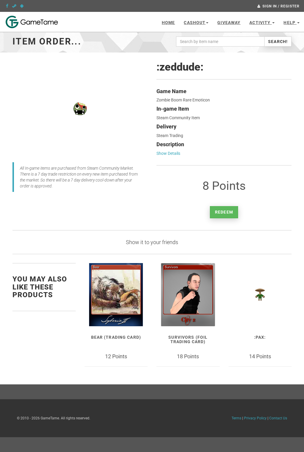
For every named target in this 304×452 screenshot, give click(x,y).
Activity (260, 22)
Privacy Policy (255, 418)
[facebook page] (7, 6)
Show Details (168, 153)
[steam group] (14, 6)
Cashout (194, 22)
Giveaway (228, 22)
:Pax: (260, 337)
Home (168, 22)
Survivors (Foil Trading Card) (188, 339)
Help (290, 22)
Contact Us (278, 418)
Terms (236, 418)
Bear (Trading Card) (116, 337)
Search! (278, 41)
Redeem (224, 212)
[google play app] (22, 6)
